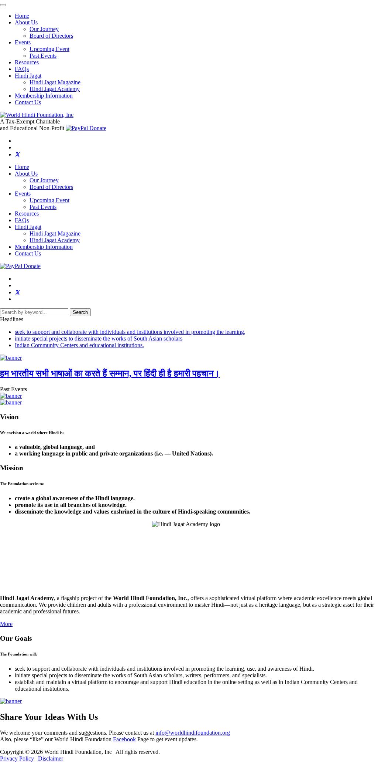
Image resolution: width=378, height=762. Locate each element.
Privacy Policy (17, 758)
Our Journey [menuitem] (44, 29)
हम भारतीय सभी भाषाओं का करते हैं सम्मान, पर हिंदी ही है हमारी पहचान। (110, 373)
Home (22, 167)
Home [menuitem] (22, 16)
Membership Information (44, 247)
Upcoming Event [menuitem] (49, 49)
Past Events (43, 207)
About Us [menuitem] (26, 22)
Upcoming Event (49, 200)
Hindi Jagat (28, 227)
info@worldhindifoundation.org (192, 732)
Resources (27, 213)
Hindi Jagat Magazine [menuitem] (55, 82)
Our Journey (44, 180)
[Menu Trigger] (3, 5)
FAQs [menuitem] (22, 69)
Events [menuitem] (23, 42)
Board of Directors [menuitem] (51, 36)
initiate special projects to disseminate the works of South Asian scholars (98, 338)
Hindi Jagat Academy (55, 240)
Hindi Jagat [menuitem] (28, 75)
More (6, 624)
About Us (26, 173)
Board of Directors (51, 187)
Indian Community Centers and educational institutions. (79, 345)
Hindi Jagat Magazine (55, 233)
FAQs (22, 220)
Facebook (124, 739)
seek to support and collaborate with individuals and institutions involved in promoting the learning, (130, 332)
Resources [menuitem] (27, 62)
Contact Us (28, 253)
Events (23, 193)
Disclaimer (50, 758)
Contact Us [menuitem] (28, 102)
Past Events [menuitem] (43, 56)
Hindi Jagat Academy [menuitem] (55, 89)
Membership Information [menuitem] (44, 95)
